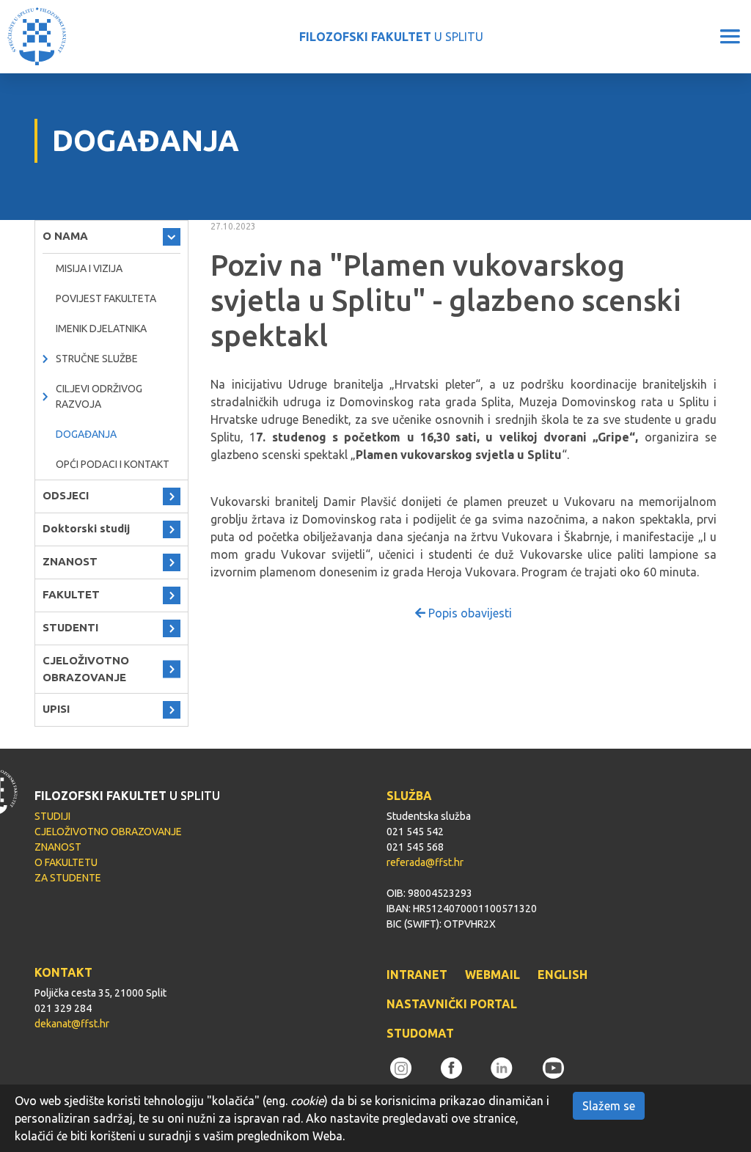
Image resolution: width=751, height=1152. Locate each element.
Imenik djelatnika (101, 328)
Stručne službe (97, 358)
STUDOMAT (420, 1033)
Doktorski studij (86, 528)
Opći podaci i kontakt (112, 464)
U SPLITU (391, 36)
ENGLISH (562, 974)
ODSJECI (66, 495)
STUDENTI (70, 627)
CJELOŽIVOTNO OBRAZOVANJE (86, 668)
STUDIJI (52, 816)
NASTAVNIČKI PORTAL (452, 1003)
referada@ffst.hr (425, 862)
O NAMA (65, 236)
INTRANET (417, 974)
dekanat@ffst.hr (71, 1024)
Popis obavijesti (468, 613)
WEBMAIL (492, 974)
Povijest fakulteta (106, 298)
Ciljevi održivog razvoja (99, 396)
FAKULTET (71, 594)
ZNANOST (70, 561)
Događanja (86, 434)
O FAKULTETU (66, 862)
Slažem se (608, 1105)
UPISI (56, 708)
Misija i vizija (89, 268)
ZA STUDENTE (67, 878)
